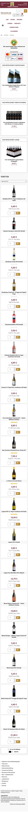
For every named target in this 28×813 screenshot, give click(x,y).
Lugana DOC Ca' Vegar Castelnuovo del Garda (14, 511)
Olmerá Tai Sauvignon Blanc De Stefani (14, 729)
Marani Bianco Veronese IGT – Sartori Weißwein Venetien (14, 604)
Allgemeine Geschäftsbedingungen (11, 761)
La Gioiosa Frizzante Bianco (14, 481)
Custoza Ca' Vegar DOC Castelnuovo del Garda (14, 387)
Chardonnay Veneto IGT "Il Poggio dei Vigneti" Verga (14, 293)
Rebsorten (4, 777)
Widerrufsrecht (5, 766)
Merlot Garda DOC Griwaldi (14, 668)
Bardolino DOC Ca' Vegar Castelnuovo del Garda (14, 199)
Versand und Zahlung (7, 770)
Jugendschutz (5, 779)
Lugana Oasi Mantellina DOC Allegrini (14, 573)
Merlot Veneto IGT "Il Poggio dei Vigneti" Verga (14, 698)
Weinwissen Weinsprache (8, 772)
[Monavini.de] (6, 12)
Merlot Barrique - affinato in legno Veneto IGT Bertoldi (14, 636)
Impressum (5, 763)
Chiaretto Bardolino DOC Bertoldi (14, 324)
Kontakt (4, 783)
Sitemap (4, 785)
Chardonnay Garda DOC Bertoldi (14, 261)
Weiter (16, 751)
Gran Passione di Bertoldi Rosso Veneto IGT (14, 450)
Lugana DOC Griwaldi (14, 542)
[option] (14, 82)
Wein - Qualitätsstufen (7, 774)
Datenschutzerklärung (7, 768)
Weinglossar (5, 781)
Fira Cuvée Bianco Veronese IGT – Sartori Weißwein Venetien (14, 418)
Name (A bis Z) (5, 181)
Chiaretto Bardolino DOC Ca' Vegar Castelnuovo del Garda (14, 356)
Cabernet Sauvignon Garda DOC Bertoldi (14, 231)
